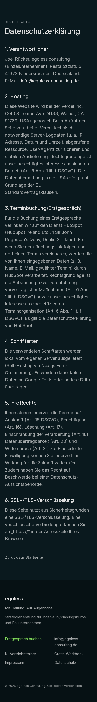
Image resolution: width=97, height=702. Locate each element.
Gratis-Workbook (69, 653)
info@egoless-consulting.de (50, 80)
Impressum (14, 662)
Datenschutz (65, 662)
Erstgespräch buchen (23, 638)
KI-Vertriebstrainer (20, 653)
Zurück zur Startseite (24, 557)
